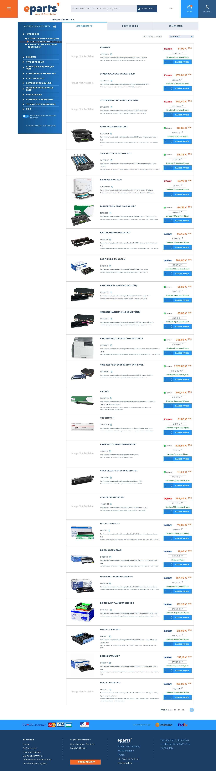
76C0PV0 (104, 398)
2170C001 (104, 425)
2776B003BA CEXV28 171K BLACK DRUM (119, 100)
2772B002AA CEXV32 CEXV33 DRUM (117, 74)
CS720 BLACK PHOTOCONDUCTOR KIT (119, 471)
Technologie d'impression (40, 104)
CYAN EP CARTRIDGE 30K (112, 497)
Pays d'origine (34, 95)
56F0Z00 (104, 213)
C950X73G (104, 372)
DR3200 (104, 583)
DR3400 (104, 266)
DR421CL (104, 689)
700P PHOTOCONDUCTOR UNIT (115, 153)
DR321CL (104, 636)
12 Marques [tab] (175, 26)
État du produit (35, 78)
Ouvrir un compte (32, 752)
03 (175, 710)
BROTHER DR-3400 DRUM (112, 259)
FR (171, 9)
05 (183, 710)
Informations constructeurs (37, 759)
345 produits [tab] (84, 26)
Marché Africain (78, 748)
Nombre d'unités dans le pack (39, 89)
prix (28, 109)
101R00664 (105, 186)
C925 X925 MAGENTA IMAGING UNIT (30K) (120, 312)
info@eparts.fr (125, 763)
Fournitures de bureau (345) (43, 38)
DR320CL (104, 610)
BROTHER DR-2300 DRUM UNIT (115, 233)
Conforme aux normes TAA (41, 73)
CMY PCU (104, 391)
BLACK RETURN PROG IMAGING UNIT (118, 206)
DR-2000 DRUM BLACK (111, 550)
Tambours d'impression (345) (43, 41)
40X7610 (104, 451)
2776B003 (104, 107)
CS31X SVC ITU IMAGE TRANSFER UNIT (118, 444)
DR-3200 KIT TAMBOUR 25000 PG (116, 576)
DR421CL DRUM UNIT (110, 683)
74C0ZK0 (104, 477)
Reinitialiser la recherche (42, 126)
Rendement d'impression (39, 99)
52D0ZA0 (104, 133)
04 (179, 710)
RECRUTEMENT (86, 762)
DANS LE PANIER (182, 62)
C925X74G (104, 319)
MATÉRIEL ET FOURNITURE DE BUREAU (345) (42, 45)
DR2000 (104, 557)
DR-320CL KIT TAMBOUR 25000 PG (117, 603)
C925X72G (104, 292)
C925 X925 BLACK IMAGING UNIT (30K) (118, 285)
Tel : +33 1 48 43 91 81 (128, 759)
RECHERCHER (148, 9)
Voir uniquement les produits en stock (43, 117)
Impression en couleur (39, 83)
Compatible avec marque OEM (40, 68)
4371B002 (104, 54)
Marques (31, 57)
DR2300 (104, 239)
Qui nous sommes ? (33, 756)
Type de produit (35, 62)
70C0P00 (104, 160)
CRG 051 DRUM (107, 418)
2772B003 (104, 80)
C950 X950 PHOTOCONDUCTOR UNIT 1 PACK (121, 338)
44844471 (104, 504)
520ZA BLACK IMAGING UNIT (114, 127)
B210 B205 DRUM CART (111, 180)
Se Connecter (30, 748)
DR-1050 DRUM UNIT (110, 524)
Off (27, 116)
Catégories (32, 34)
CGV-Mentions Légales (34, 763)
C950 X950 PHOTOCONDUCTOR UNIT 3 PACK (122, 365)
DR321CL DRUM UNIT (110, 629)
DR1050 (103, 530)
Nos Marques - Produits (82, 744)
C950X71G (104, 345)
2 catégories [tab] (130, 26)
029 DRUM (105, 47)
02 (170, 710)
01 (164, 710)
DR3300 (104, 663)
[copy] (111, 54)
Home (26, 744)
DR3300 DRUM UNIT (110, 656)
